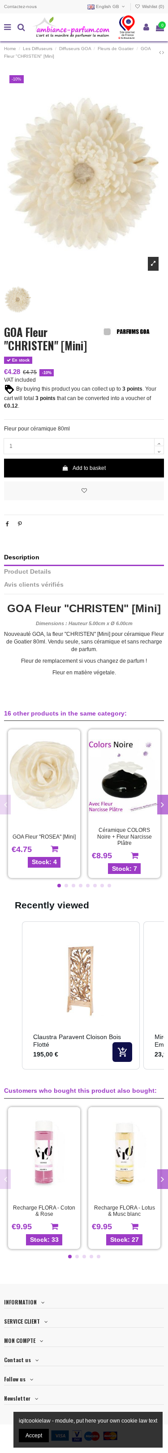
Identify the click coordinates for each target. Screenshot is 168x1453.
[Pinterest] (20, 524)
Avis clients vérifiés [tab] (34, 584)
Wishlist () (152, 6)
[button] (59, 885)
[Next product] (163, 52)
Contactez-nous (20, 6)
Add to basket (89, 468)
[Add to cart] (122, 1052)
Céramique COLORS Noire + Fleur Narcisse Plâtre (124, 836)
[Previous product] (160, 52)
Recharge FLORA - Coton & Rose (44, 1211)
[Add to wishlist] (84, 490)
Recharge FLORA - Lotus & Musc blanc (124, 1211)
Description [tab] (21, 557)
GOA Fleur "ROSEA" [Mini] (44, 837)
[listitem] (81, 995)
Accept (34, 1435)
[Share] (7, 524)
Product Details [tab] (27, 571)
